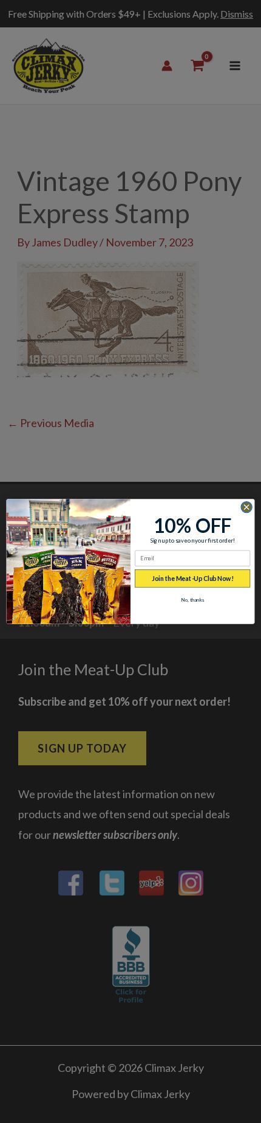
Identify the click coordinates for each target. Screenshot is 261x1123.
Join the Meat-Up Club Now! (192, 579)
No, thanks (193, 600)
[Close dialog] (246, 506)
